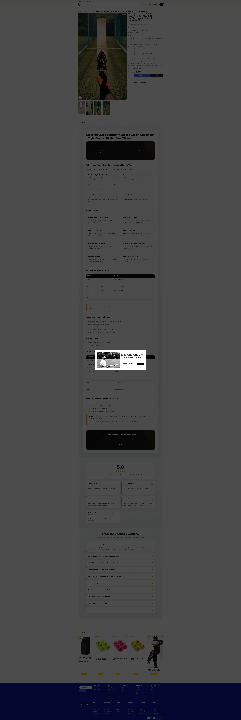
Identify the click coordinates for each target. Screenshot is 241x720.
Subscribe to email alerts (128, 363)
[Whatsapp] (237, 716)
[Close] (145, 348)
